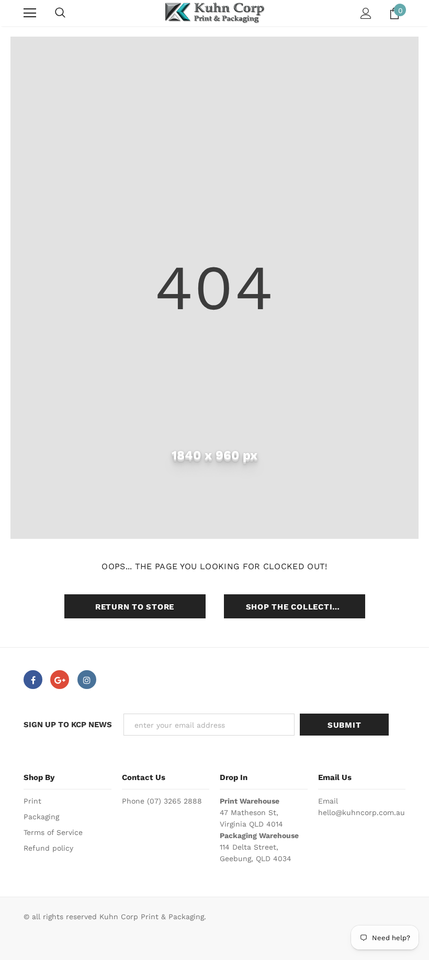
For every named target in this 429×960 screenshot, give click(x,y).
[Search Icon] (60, 13)
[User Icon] (365, 13)
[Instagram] (86, 679)
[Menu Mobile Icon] (30, 13)
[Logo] (214, 13)
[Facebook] (33, 679)
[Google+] (59, 679)
